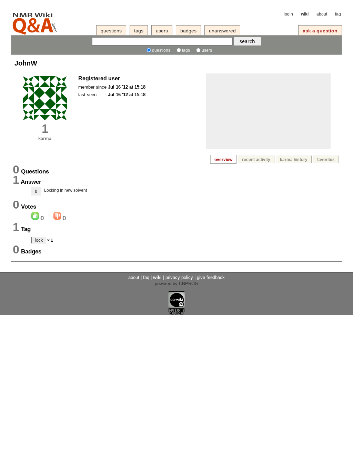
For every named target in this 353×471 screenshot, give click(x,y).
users (162, 30)
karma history (293, 159)
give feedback (211, 277)
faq (338, 14)
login (288, 14)
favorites (326, 159)
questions (111, 30)
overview (223, 159)
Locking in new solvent (65, 190)
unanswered (222, 30)
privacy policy (179, 277)
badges (188, 30)
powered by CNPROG (176, 283)
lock (39, 240)
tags (138, 30)
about (321, 14)
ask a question (320, 30)
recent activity (256, 159)
